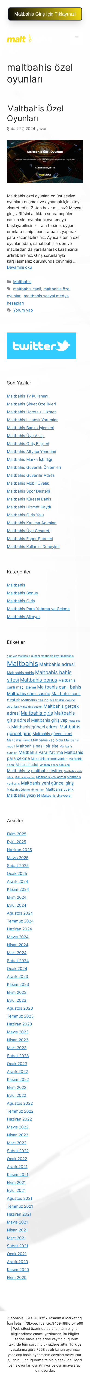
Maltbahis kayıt (18, 740)
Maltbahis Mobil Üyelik (28, 483)
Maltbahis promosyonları (49, 759)
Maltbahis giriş (37, 713)
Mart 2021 (16, 1238)
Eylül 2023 (16, 1000)
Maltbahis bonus (38, 680)
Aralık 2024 (17, 881)
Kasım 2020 (18, 1269)
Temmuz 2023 (20, 1016)
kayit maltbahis (64, 656)
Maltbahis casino (34, 700)
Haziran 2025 (19, 849)
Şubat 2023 (18, 1055)
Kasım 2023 (18, 984)
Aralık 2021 (17, 1166)
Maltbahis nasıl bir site (37, 746)
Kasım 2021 (17, 1174)
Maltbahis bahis (20, 673)
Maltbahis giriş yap (49, 720)
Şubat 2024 (18, 960)
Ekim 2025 (16, 834)
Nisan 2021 (17, 1230)
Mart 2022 (16, 1143)
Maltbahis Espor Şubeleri (30, 538)
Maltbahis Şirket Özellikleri (31, 404)
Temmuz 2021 (20, 1206)
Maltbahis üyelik (59, 789)
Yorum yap (23, 310)
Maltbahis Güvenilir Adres (31, 475)
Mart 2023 (17, 1047)
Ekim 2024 (17, 897)
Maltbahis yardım (25, 777)
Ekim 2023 (17, 992)
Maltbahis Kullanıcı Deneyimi (33, 546)
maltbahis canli (27, 289)
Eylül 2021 (16, 1190)
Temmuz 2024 (20, 921)
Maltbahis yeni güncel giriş (47, 782)
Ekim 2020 (17, 1277)
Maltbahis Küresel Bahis (29, 499)
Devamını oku (19, 267)
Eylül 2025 (16, 842)
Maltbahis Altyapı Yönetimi (31, 451)
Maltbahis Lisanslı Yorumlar (32, 420)
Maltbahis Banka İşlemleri (30, 427)
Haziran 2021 (19, 1214)
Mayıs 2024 (18, 937)
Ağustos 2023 (20, 1008)
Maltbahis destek (31, 706)
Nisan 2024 (17, 945)
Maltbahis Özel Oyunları (35, 113)
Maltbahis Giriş (21, 601)
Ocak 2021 (17, 1253)
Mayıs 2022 (17, 1127)
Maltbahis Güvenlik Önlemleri (34, 467)
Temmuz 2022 (20, 1111)
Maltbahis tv (18, 770)
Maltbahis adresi (57, 664)
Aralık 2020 (17, 1261)
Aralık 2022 (17, 1071)
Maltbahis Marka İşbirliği (29, 459)
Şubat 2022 (18, 1150)
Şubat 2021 (17, 1246)
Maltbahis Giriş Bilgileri (28, 443)
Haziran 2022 (19, 1119)
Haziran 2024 (19, 929)
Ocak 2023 (17, 1063)
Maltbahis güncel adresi (34, 726)
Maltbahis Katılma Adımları (32, 523)
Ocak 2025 (17, 873)
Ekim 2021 (16, 1182)
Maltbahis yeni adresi (51, 777)
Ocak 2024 (17, 968)
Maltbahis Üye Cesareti (28, 530)
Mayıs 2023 (18, 1032)
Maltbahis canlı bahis (59, 687)
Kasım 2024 (18, 889)
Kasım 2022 (18, 1079)
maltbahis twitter (47, 770)
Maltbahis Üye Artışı (26, 435)
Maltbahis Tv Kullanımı (27, 396)
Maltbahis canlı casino (28, 693)
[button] (45, 14)
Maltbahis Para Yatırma (41, 752)
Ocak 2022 (17, 1158)
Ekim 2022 (16, 1087)
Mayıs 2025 (17, 857)
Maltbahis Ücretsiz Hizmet (31, 412)
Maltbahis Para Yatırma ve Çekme (38, 609)
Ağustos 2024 (20, 913)
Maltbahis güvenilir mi (52, 733)
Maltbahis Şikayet (23, 616)
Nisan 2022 (17, 1135)
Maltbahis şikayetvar (56, 795)
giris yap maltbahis (18, 656)
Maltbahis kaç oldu (47, 740)
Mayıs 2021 (17, 1222)
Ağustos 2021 (19, 1198)
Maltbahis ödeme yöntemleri (26, 789)
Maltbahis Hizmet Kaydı (29, 507)
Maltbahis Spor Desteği (28, 491)
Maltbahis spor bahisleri (54, 765)
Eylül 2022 (16, 1095)
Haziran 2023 (19, 1024)
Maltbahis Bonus (22, 593)
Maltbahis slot (27, 764)
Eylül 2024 (16, 905)
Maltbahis (22, 281)
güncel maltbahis (42, 656)
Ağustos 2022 (20, 1103)
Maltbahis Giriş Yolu (25, 515)
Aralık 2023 (17, 976)
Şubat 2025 (18, 865)
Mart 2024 (17, 952)
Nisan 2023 (17, 1040)
